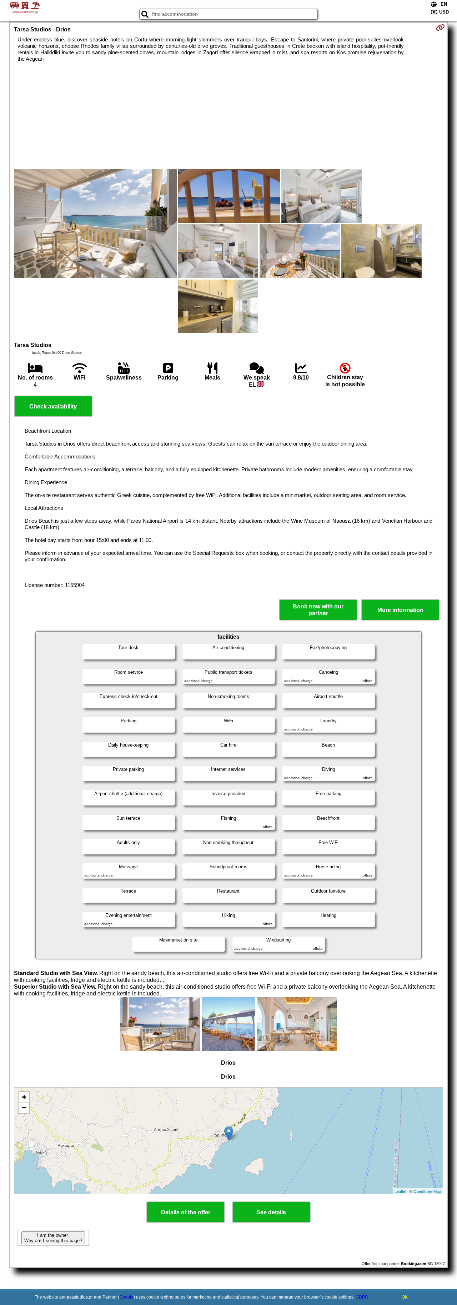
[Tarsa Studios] (95, 224)
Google (126, 1297)
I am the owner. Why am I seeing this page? (53, 1238)
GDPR (362, 1297)
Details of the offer (185, 1212)
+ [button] (24, 1097)
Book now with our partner (318, 609)
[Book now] (440, 27)
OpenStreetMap (427, 1191)
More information (400, 610)
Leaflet (400, 1191)
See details (271, 1212)
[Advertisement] (228, 116)
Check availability (53, 406)
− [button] (24, 1107)
